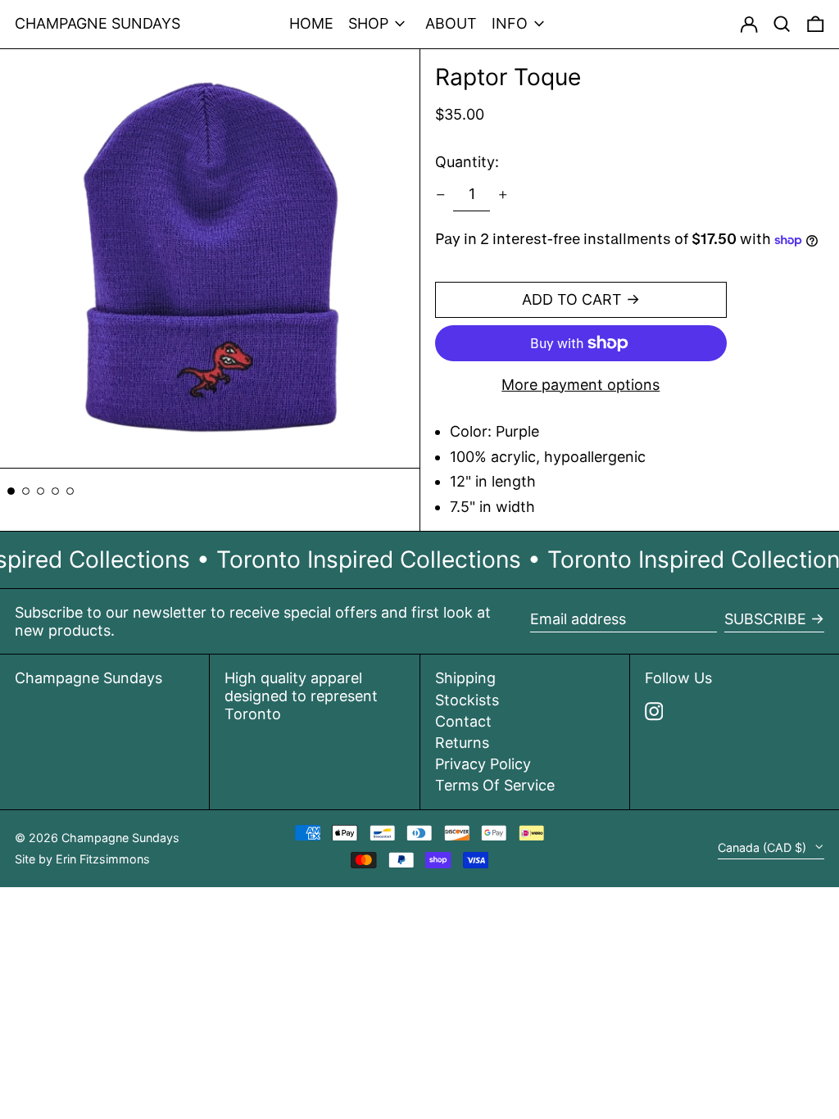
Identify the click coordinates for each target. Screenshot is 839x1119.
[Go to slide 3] (40, 491)
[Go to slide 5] (70, 491)
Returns (462, 742)
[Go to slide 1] (11, 491)
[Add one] (503, 195)
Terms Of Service (495, 785)
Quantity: (467, 161)
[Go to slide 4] (55, 491)
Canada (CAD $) (764, 847)
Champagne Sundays (97, 23)
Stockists (467, 700)
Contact (463, 721)
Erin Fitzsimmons (103, 859)
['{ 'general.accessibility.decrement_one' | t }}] (441, 195)
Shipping (465, 677)
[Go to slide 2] (25, 491)
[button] (815, 24)
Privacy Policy (483, 763)
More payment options (580, 384)
